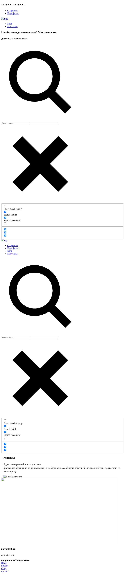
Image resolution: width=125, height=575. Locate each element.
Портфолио (13, 13)
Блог (9, 23)
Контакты (12, 26)
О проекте (12, 10)
